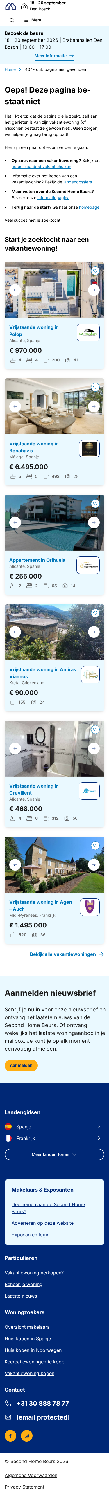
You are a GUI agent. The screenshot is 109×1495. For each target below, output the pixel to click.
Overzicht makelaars (27, 1327)
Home (10, 69)
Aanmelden (21, 1065)
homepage (89, 207)
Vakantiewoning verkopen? (34, 1273)
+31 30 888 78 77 (42, 1403)
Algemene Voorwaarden (31, 1475)
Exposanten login (30, 1235)
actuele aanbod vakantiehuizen (41, 166)
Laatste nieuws (21, 1296)
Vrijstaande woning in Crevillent (34, 789)
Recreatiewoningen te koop (35, 1362)
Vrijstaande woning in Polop (34, 330)
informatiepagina (53, 197)
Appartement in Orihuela (37, 560)
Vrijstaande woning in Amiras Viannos (42, 673)
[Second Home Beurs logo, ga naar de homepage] (11, 6)
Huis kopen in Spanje (28, 1338)
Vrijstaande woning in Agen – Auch (40, 905)
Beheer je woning (23, 1284)
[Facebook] (10, 1436)
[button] (12, 20)
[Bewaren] (95, 270)
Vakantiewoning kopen (29, 1373)
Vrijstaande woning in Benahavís (34, 447)
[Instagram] (27, 1436)
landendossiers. (78, 181)
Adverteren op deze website (43, 1223)
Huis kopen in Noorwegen (33, 1350)
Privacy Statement (24, 1487)
